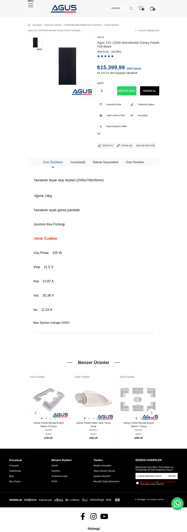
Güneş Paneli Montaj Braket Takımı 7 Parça (138, 424)
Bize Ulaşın (15, 481)
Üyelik (54, 465)
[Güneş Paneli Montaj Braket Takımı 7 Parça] (138, 399)
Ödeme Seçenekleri (106, 162)
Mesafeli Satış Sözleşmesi (106, 481)
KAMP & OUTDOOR (166, 5)
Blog (11, 476)
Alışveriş (55, 471)
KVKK (54, 481)
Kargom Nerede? (102, 476)
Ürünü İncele (52, 409)
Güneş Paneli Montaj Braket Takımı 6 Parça (48, 424)
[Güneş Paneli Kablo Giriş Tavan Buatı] (93, 399)
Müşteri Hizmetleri (102, 465)
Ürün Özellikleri (53, 162)
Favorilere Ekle (44, 409)
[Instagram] (93, 516)
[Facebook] (82, 516)
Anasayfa (14, 465)
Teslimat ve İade (59, 476)
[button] (42, 418)
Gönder (172, 476)
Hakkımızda (15, 471)
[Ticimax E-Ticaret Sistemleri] (93, 529)
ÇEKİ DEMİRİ (16, 5)
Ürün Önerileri (135, 162)
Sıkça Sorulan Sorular (104, 471)
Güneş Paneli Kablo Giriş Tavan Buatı (93, 424)
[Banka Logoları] (65, 500)
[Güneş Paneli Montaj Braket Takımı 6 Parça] (48, 399)
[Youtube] (104, 516)
